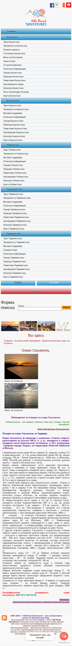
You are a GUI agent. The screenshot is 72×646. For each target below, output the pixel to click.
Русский (54, 282)
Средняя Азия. (10, 250)
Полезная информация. (14, 117)
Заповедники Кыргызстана (16, 132)
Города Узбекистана (13, 165)
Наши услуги (9, 61)
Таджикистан (14, 233)
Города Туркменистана (14, 209)
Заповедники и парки (13, 84)
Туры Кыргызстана (12, 105)
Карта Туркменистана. (13, 229)
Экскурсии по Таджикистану (16, 242)
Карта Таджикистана (13, 277)
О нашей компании (12, 65)
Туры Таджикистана (12, 238)
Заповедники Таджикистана (16, 269)
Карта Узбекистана (12, 184)
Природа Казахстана (13, 76)
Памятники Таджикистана (15, 265)
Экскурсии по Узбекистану (15, 154)
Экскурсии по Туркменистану (17, 198)
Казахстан (12, 37)
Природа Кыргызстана (14, 125)
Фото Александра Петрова (16, 92)
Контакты (36, 290)
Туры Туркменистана (13, 194)
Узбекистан (13, 145)
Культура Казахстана (13, 88)
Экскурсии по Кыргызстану (16, 109)
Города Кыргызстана (13, 121)
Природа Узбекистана (13, 169)
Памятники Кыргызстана (15, 128)
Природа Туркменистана (15, 213)
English (18, 282)
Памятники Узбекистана (14, 173)
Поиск (21, 306)
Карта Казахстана (12, 96)
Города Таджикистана (13, 258)
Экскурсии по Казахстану (15, 46)
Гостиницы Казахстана (14, 53)
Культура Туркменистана (15, 225)
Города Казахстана (12, 73)
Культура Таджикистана (14, 273)
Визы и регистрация (13, 57)
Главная (11, 31)
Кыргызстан (13, 100)
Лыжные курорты (11, 49)
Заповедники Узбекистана (15, 177)
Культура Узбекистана (13, 180)
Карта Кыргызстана (12, 140)
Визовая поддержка (12, 113)
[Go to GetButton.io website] (64, 642)
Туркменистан (14, 189)
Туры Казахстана (11, 42)
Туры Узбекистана (12, 150)
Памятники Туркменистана (16, 217)
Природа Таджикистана (14, 261)
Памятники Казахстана (14, 80)
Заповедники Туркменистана (17, 221)
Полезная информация (14, 69)
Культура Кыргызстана (14, 136)
